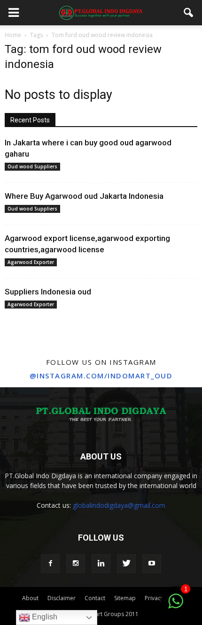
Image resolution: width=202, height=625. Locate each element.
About (30, 598)
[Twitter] (126, 563)
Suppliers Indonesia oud (48, 291)
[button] (189, 12)
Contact (95, 598)
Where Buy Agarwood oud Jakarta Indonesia (84, 196)
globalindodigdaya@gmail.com (119, 505)
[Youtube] (151, 563)
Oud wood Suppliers (32, 166)
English (43, 617)
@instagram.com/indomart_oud (101, 375)
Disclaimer (61, 598)
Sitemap (125, 598)
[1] (175, 606)
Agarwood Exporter (31, 262)
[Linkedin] (101, 563)
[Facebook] (50, 563)
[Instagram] (75, 563)
